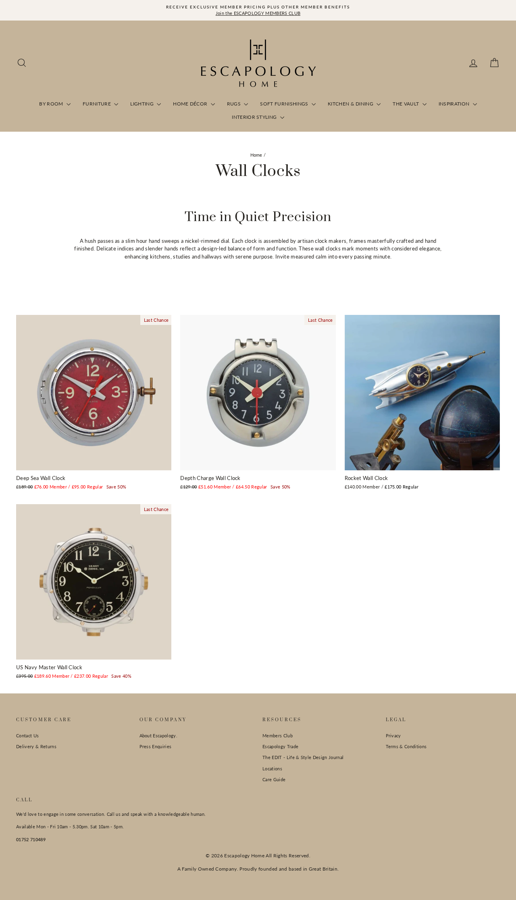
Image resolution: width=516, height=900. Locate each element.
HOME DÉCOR (191, 104)
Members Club (277, 735)
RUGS (234, 104)
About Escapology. (158, 735)
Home (256, 154)
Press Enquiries (155, 746)
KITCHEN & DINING (351, 104)
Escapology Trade (280, 746)
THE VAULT (406, 104)
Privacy (393, 735)
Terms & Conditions (406, 746)
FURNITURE (97, 104)
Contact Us (27, 735)
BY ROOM (51, 104)
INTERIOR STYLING (255, 117)
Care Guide (273, 779)
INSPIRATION (455, 104)
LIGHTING (142, 104)
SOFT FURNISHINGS (285, 104)
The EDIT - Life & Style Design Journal (302, 757)
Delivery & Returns (36, 746)
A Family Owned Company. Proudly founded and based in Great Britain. (258, 869)
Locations (272, 768)
